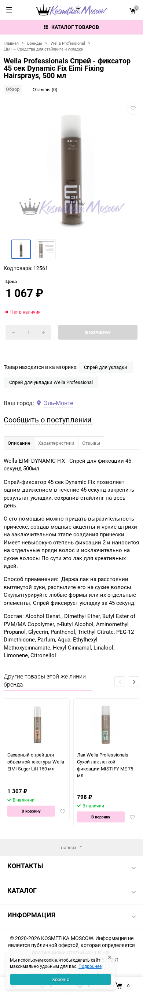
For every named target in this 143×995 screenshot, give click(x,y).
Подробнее (90, 966)
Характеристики (56, 443)
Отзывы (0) (45, 89)
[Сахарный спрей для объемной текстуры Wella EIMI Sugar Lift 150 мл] (37, 725)
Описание (19, 443)
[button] (134, 681)
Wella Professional (68, 43)
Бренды (34, 43)
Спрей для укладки (105, 367)
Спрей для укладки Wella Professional (51, 382)
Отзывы (91, 443)
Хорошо (60, 979)
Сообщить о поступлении (48, 420)
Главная (11, 43)
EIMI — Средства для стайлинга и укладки (43, 49)
